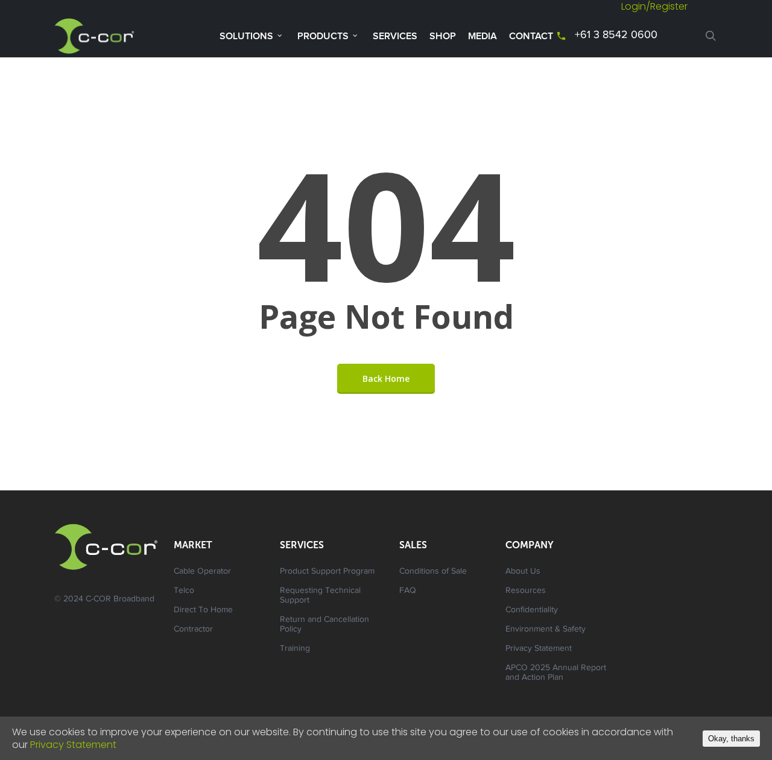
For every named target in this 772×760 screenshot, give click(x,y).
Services (395, 36)
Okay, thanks (731, 738)
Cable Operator (202, 572)
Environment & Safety (545, 629)
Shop (442, 36)
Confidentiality (531, 610)
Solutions (246, 36)
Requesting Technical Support (320, 596)
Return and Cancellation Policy (324, 625)
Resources (525, 591)
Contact (531, 36)
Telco (184, 591)
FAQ (407, 591)
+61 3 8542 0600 (616, 35)
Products (323, 36)
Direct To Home (203, 610)
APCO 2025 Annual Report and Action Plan (555, 673)
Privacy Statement (538, 649)
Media (482, 36)
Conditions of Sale (433, 572)
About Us (522, 572)
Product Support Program (327, 572)
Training (295, 649)
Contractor (193, 629)
